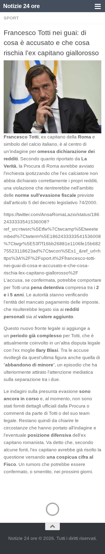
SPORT (11, 18)
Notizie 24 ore (21, 6)
